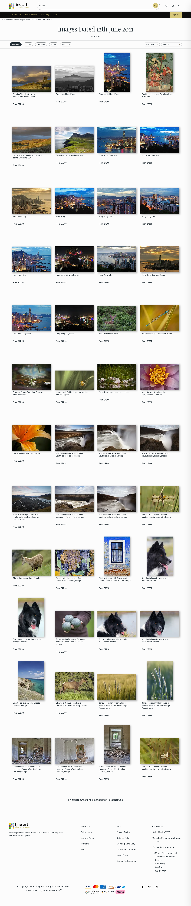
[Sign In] (179, 6)
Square (53, 44)
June (39, 20)
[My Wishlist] (166, 6)
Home (15, 20)
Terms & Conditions (126, 849)
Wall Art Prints (7, 20)
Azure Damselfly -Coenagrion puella (157, 334)
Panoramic (66, 44)
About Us (85, 826)
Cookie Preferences (126, 861)
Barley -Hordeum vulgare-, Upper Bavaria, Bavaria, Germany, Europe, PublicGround (113, 705)
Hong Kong (60, 216)
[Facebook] (143, 888)
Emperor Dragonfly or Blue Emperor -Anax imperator (28, 393)
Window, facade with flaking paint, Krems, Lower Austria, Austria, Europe (115, 579)
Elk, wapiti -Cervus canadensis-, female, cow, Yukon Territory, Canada (71, 704)
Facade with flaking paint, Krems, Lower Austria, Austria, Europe (69, 579)
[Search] (155, 5)
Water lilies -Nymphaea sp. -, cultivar (114, 392)
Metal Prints (122, 855)
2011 (34, 20)
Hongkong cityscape (150, 155)
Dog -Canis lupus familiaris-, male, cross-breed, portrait (113, 640)
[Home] (21, 6)
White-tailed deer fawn (108, 334)
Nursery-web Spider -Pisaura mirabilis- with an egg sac (72, 393)
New (54, 14)
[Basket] (173, 6)
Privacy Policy (123, 832)
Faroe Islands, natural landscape (69, 155)
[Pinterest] (149, 888)
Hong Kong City (19, 216)
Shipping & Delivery (126, 843)
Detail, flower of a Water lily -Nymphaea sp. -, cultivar (154, 393)
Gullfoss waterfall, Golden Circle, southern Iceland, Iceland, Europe (70, 515)
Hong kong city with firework (68, 275)
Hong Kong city (105, 275)
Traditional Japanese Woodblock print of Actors (158, 95)
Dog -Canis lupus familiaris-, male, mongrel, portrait (156, 579)
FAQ (119, 826)
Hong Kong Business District (153, 275)
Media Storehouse (51, 890)
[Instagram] (156, 888)
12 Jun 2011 (47, 20)
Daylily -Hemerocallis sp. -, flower (27, 453)
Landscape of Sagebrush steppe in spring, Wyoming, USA (27, 156)
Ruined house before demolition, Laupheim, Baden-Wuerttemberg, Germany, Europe (27, 769)
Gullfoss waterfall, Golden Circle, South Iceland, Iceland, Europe (69, 454)
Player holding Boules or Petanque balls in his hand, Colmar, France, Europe (70, 642)
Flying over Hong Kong (65, 94)
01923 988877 (162, 832)
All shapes (15, 44)
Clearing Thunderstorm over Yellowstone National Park (25, 95)
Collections (16, 14)
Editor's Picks (31, 14)
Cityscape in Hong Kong (109, 94)
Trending (45, 14)
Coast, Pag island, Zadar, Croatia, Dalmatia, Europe (27, 704)
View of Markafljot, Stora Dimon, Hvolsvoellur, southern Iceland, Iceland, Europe (26, 517)
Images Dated (24, 20)
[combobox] (95, 5)
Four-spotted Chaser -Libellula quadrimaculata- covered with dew (156, 515)
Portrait (28, 44)
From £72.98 (18, 104)
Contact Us (157, 826)
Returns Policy (123, 838)
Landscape (41, 44)
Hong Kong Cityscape (108, 155)
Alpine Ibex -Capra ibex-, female (26, 578)
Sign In (176, 15)
